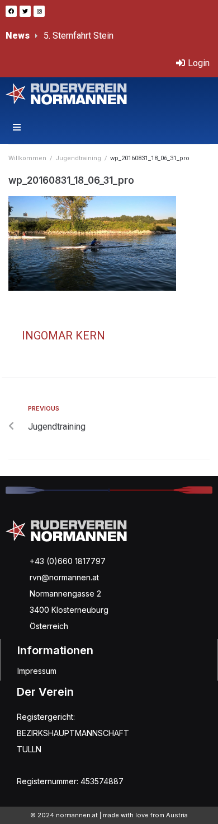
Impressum (36, 671)
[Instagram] (39, 11)
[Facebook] (11, 11)
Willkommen (27, 158)
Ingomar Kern (63, 335)
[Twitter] (25, 11)
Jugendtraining (78, 158)
